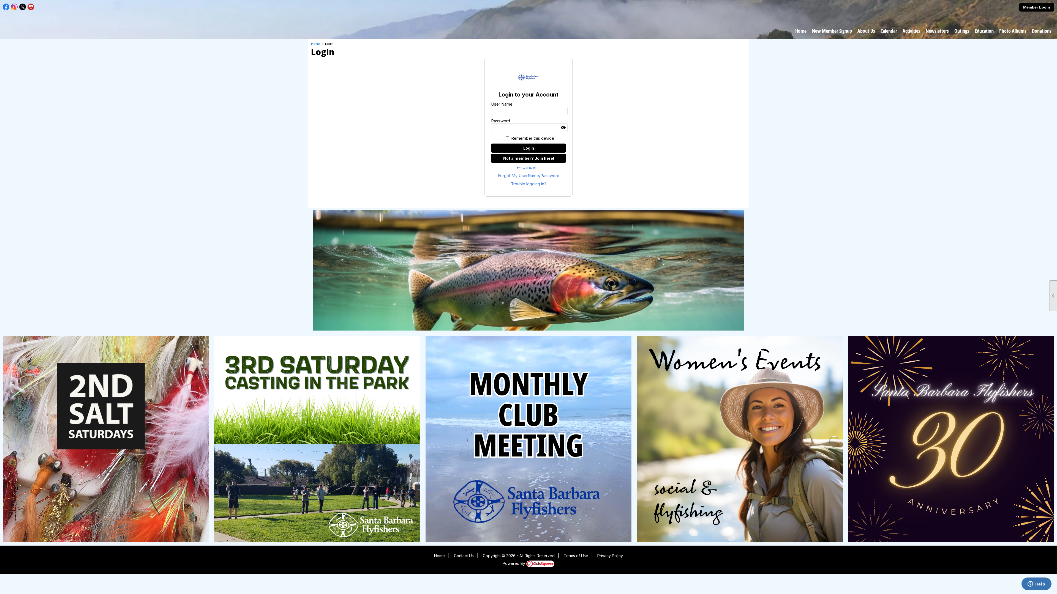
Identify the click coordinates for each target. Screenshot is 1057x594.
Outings (961, 31)
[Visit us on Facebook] (6, 7)
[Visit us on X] (22, 7)
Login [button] (528, 148)
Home (801, 31)
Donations (1041, 31)
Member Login (1036, 7)
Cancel (526, 167)
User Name (502, 104)
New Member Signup (832, 31)
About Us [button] (866, 31)
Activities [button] (911, 31)
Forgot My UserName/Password (528, 175)
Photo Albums (1012, 31)
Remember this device (532, 138)
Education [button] (984, 31)
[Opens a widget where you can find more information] (1036, 584)
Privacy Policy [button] (610, 555)
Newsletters (937, 31)
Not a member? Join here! (528, 158)
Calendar (889, 31)
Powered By (514, 563)
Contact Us (464, 555)
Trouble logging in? (528, 183)
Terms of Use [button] (576, 555)
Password (500, 120)
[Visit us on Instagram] (14, 7)
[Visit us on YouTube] (31, 7)
